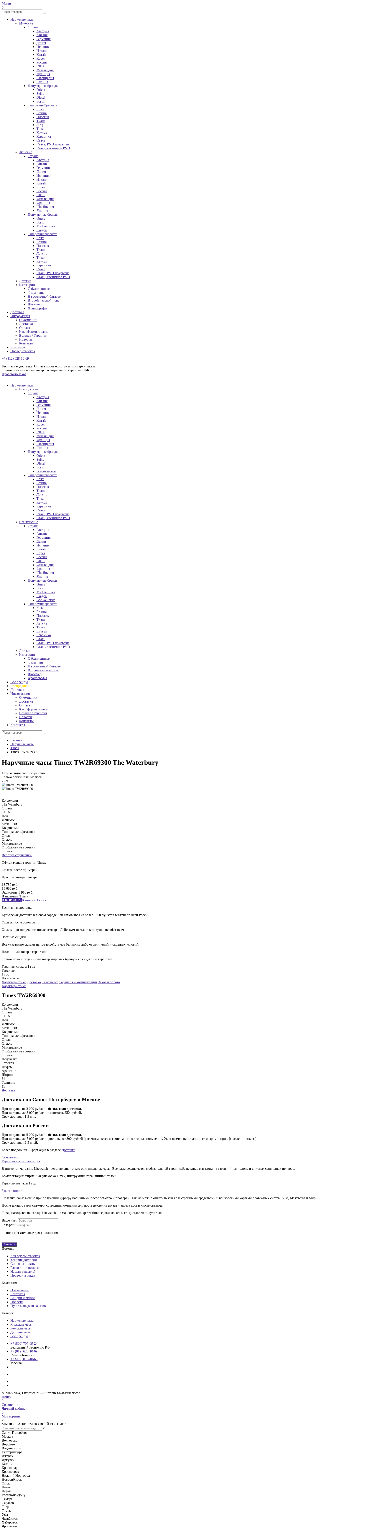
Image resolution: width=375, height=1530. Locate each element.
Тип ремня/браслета (42, 105)
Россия (41, 62)
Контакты (26, 343)
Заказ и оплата (109, 982)
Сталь (40, 140)
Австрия (42, 31)
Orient (40, 89)
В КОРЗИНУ (12, 900)
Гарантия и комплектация (78, 982)
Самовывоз (50, 982)
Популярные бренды (43, 86)
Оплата (24, 327)
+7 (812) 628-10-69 (15, 358)
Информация (20, 316)
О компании (28, 320)
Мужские (26, 23)
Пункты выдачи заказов (28, 1306)
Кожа (40, 109)
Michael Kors (45, 226)
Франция (43, 74)
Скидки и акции (22, 1298)
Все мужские (28, 389)
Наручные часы (22, 19)
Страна (33, 27)
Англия (42, 35)
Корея (40, 58)
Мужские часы (21, 1324)
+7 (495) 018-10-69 (24, 1359)
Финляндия (45, 70)
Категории (27, 285)
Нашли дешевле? (23, 1271)
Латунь (41, 125)
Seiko (40, 93)
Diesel (40, 97)
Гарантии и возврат (24, 1267)
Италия (41, 50)
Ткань (40, 121)
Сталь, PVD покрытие (52, 144)
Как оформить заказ (33, 331)
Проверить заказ (22, 351)
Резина (41, 113)
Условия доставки (23, 1260)
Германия (43, 39)
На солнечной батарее (44, 296)
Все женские (28, 522)
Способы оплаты (23, 1264)
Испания (42, 47)
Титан (41, 128)
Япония (42, 82)
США (40, 66)
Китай (41, 54)
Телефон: (8, 1225)
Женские (25, 152)
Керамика (43, 136)
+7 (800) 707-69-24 (24, 1343)
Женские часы (20, 1328)
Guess (40, 218)
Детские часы (20, 1332)
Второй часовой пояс (43, 300)
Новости (25, 339)
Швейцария (45, 78)
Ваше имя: (9, 1220)
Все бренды (19, 682)
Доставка (17, 312)
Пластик (42, 117)
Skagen (41, 230)
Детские (25, 281)
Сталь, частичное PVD (53, 148)
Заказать (9, 1244)
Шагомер (34, 304)
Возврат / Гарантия (33, 335)
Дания (41, 43)
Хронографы (37, 308)
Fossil (40, 101)
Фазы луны (36, 292)
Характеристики (14, 982)
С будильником (39, 288)
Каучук (41, 132)
